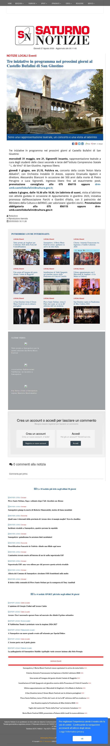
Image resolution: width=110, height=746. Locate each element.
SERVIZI (91, 3)
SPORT (43, 3)
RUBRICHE (32, 3)
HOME (10, 3)
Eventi (33, 55)
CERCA (68, 3)
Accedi (12, 10)
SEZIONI (19, 3)
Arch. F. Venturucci (45, 741)
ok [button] (82, 739)
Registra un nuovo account (35, 443)
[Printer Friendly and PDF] (93, 144)
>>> (85, 668)
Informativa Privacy (47, 738)
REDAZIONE (79, 3)
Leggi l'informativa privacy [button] (71, 732)
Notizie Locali (17, 55)
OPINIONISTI (56, 3)
